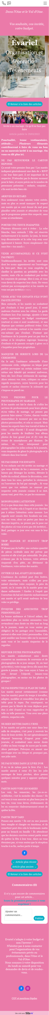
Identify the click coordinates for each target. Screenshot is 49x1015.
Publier (39, 918)
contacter (36, 946)
